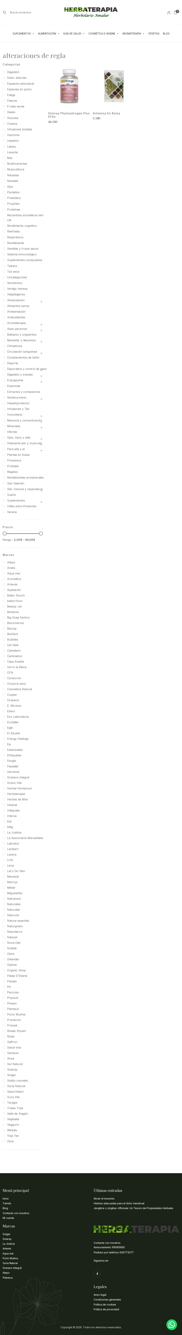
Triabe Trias (15, 1108)
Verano (12, 512)
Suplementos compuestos (24, 260)
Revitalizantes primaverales (25, 477)
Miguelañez (15, 893)
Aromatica (14, 579)
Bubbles (12, 639)
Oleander (13, 959)
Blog (166, 33)
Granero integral (18, 777)
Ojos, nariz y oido (19, 437)
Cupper (12, 694)
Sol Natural (15, 1064)
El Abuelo (13, 733)
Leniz (10, 865)
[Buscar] (5, 12)
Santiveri (13, 1053)
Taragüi (12, 1102)
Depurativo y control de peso (27, 369)
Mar (10, 158)
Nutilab (12, 948)
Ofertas (153, 33)
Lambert (12, 849)
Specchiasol (15, 1091)
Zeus (10, 1141)
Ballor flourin (16, 595)
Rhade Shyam (16, 1031)
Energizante (15, 380)
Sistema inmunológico (22, 254)
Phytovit (12, 998)
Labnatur (13, 843)
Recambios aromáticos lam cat (25, 217)
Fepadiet (12, 766)
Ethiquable (14, 755)
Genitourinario (16, 397)
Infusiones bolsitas (19, 129)
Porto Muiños (16, 1014)
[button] (175, 12)
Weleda (12, 1130)
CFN (10, 672)
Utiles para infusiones (21, 506)
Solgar (11, 1075)
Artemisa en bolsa (106, 113)
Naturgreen (15, 926)
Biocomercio (15, 623)
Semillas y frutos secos (22, 248)
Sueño (11, 495)
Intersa (12, 816)
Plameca (13, 1009)
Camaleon (14, 650)
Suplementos (22, 33)
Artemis (12, 584)
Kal (9, 821)
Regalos (12, 472)
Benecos (13, 612)
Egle (10, 727)
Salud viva (14, 1047)
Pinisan (12, 1003)
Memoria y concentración (24, 420)
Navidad (12, 181)
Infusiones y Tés (18, 409)
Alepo (11, 562)
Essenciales (15, 750)
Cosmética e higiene (102, 33)
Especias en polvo (19, 89)
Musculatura (15, 169)
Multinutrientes (17, 163)
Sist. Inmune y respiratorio (25, 489)
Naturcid (13, 915)
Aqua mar (13, 573)
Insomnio (13, 135)
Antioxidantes (16, 317)
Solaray (12, 1069)
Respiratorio (15, 237)
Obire (10, 954)
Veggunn (13, 1124)
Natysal (12, 937)
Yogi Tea (13, 1135)
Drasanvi (13, 700)
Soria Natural (16, 1086)
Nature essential (18, 920)
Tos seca (13, 271)
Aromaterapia (131, 33)
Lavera (11, 854)
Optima (12, 965)
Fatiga (11, 95)
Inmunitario (14, 414)
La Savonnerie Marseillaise (25, 838)
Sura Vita (13, 1097)
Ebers (11, 711)
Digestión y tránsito (20, 374)
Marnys (12, 882)
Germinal (13, 772)
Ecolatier (13, 722)
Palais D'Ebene (17, 976)
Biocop (12, 628)
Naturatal (13, 909)
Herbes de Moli (17, 799)
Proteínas (13, 209)
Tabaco (12, 266)
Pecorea (12, 992)
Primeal (12, 1025)
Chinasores (14, 346)
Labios (11, 146)
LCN (10, 860)
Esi (9, 744)
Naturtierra (14, 931)
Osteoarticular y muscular (24, 443)
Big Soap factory (18, 617)
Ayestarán (14, 590)
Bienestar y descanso (21, 340)
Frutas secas (15, 106)
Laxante (12, 152)
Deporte (12, 363)
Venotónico (14, 283)
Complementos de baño (23, 357)
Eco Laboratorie (18, 716)
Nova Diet (13, 942)
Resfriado (13, 231)
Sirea (10, 1058)
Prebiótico (14, 198)
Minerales (13, 426)
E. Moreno (14, 705)
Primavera (14, 460)
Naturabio (14, 904)
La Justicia (14, 832)
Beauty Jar (14, 606)
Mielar (11, 887)
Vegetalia (13, 1119)
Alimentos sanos (18, 306)
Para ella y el (16, 449)
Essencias (13, 386)
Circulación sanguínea (22, 351)
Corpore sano (16, 683)
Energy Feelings (17, 739)
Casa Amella (15, 661)
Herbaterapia (16, 794)
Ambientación (16, 311)
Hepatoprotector (18, 403)
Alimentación (47, 33)
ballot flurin (15, 601)
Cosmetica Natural (19, 689)
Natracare (14, 898)
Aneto (11, 568)
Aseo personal (17, 329)
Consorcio (14, 678)
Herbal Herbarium (19, 788)
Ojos (10, 186)
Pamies (12, 981)
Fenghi (11, 761)
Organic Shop (16, 970)
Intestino (13, 140)
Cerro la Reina (16, 667)
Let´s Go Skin (16, 871)
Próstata (12, 466)
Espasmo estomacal (20, 83)
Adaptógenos (16, 294)
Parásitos (13, 192)
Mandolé (13, 876)
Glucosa (12, 118)
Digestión (13, 72)
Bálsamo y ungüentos (21, 334)
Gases (11, 112)
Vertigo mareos (17, 288)
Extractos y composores (23, 392)
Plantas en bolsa (18, 454)
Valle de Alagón (17, 1113)
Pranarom (14, 1020)
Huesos (12, 123)
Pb (9, 987)
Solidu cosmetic (17, 1080)
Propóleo (13, 203)
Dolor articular (17, 77)
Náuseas (13, 175)
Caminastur (14, 656)
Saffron (12, 1042)
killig (10, 827)
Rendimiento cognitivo (22, 225)
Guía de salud (72, 33)
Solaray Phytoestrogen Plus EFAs (69, 115)
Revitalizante (15, 243)
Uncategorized (17, 277)
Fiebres (12, 100)
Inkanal (12, 805)
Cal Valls (12, 645)
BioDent (12, 634)
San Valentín (15, 483)
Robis (11, 1036)
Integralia (13, 810)
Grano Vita (14, 783)
